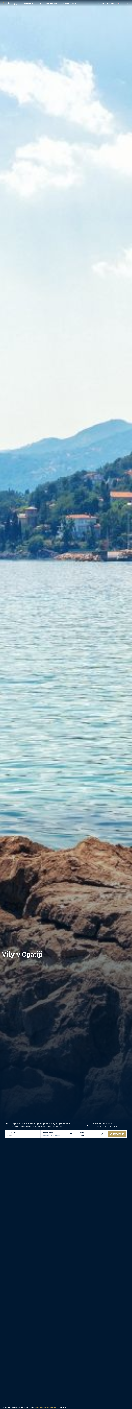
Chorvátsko (28, 3)
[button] (120, 3)
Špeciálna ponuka (68, 3)
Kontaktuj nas (50, 3)
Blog (39, 3)
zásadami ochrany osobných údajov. (46, 1407)
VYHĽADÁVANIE (117, 1134)
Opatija (9, 1135)
